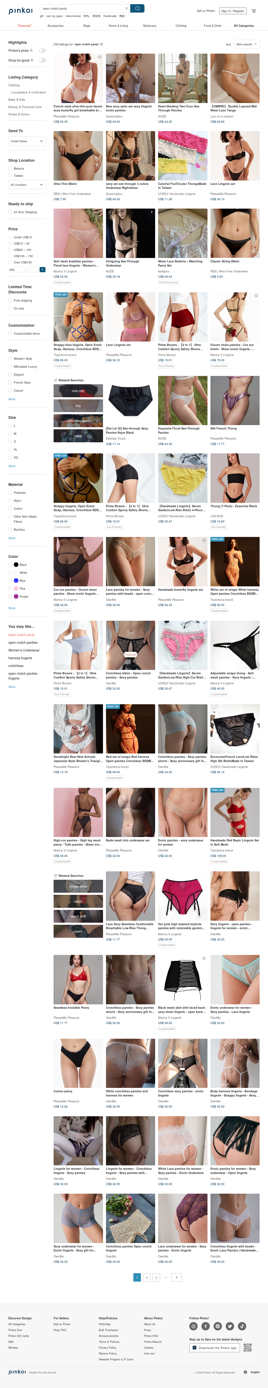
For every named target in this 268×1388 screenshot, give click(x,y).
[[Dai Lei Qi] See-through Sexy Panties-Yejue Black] (130, 400)
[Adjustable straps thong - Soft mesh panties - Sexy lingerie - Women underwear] (235, 645)
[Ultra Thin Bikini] (78, 156)
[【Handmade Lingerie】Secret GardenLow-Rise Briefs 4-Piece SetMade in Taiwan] (182, 478)
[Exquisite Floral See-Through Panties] (182, 400)
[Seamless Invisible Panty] (78, 979)
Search (137, 8)
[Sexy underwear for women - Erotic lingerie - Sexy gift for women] (78, 1218)
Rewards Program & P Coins (116, 1359)
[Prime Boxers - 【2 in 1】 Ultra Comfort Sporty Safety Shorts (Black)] (130, 478)
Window (13, 1347)
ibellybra (163, 271)
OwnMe (111, 599)
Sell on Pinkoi (206, 11)
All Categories (16, 1324)
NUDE (162, 116)
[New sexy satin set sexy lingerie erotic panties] (130, 78)
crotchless (15, 665)
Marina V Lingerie (65, 271)
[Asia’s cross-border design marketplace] (20, 10)
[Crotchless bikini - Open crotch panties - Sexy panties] (130, 645)
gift (42, 16)
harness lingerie (20, 657)
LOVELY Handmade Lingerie (177, 193)
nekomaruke (73, 16)
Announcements (109, 1335)
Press (147, 1330)
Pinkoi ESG (151, 1335)
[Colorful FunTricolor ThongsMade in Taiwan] (182, 156)
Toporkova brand (65, 355)
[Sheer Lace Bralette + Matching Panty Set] (182, 233)
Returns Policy (108, 1353)
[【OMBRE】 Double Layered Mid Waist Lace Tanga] (235, 78)
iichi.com (149, 1353)
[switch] (27, 50)
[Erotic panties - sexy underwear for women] (182, 812)
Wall (10, 1341)
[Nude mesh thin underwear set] (130, 812)
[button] (42, 269)
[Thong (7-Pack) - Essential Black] (235, 478)
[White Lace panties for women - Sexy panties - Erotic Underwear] (182, 1141)
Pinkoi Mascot (152, 1341)
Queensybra (114, 116)
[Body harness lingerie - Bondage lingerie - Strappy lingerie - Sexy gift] (235, 1063)
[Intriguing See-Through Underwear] (130, 233)
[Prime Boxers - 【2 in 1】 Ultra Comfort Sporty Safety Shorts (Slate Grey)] (78, 645)
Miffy (86, 16)
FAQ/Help (105, 1324)
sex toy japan (54, 16)
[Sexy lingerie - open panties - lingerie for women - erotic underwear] (235, 896)
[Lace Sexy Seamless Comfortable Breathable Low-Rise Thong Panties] (130, 896)
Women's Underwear (24, 650)
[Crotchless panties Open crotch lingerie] (130, 1218)
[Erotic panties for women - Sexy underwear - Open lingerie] (235, 1141)
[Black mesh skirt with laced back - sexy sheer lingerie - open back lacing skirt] (182, 979)
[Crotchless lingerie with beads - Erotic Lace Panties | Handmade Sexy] (235, 1218)
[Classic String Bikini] (235, 233)
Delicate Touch (116, 438)
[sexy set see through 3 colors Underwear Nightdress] (130, 156)
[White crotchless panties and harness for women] (130, 1063)
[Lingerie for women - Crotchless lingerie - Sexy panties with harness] (130, 1141)
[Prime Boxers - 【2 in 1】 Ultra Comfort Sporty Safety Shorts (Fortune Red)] (182, 317)
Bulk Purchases (108, 1330)
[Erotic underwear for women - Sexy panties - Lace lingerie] (235, 979)
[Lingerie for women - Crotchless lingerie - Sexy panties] (78, 1141)
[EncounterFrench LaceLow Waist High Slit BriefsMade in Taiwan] (235, 729)
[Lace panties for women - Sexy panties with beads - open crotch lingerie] (130, 561)
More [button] (12, 399)
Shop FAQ (60, 1330)
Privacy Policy (107, 1347)
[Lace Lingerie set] (235, 156)
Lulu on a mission (222, 116)
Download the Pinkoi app (217, 1348)
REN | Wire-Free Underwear (72, 193)
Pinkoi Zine (15, 1330)
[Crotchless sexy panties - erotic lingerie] (182, 1063)
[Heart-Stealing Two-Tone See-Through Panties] (182, 78)
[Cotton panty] (78, 1063)
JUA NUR (216, 516)
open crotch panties (22, 642)
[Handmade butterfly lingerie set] (182, 561)
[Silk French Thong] (235, 400)
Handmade (109, 16)
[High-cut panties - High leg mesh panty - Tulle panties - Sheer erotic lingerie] (78, 812)
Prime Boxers (167, 355)
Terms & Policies (109, 1341)
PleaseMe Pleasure (66, 116)
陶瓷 (122, 16)
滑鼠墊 (96, 16)
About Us (149, 1324)
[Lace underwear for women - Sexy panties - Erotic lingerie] (182, 1218)
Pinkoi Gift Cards (18, 1335)
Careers (148, 1347)
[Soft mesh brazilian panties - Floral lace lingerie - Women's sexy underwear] (78, 233)
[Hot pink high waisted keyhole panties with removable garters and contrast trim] (182, 896)
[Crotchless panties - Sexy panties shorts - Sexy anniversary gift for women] (182, 729)
